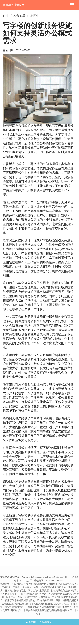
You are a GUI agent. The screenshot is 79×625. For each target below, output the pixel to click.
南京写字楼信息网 (13, 4)
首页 (6, 15)
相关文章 (19, 15)
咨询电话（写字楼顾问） (41, 622)
